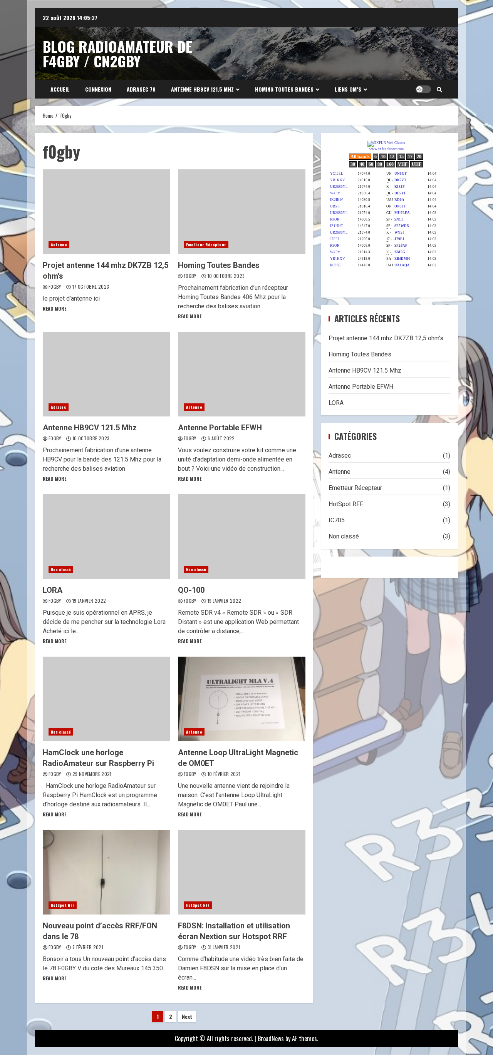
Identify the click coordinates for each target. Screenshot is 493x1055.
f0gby (55, 286)
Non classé (61, 569)
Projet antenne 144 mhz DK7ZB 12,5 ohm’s (106, 211)
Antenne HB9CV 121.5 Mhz (202, 89)
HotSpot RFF (62, 905)
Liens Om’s (348, 89)
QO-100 (241, 536)
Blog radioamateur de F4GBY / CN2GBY (117, 53)
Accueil (60, 89)
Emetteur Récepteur (206, 244)
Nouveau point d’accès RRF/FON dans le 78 (106, 872)
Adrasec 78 (141, 89)
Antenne (59, 244)
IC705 (337, 520)
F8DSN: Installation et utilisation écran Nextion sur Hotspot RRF (241, 872)
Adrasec (58, 407)
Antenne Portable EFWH (241, 374)
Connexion (98, 89)
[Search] (439, 89)
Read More (54, 308)
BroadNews (271, 1038)
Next (187, 1016)
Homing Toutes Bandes (284, 89)
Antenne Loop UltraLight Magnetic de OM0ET (241, 699)
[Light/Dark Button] (423, 89)
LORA (106, 536)
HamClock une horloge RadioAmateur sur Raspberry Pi (106, 699)
